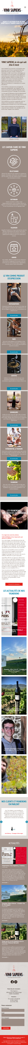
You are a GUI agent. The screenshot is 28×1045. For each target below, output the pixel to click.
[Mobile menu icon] (25, 7)
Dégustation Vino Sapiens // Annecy (14, 630)
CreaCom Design (17, 1043)
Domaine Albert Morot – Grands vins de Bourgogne (14, 670)
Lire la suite (4, 882)
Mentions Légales (10, 1042)
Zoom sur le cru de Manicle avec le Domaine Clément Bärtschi (14, 709)
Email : (3, 1013)
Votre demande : (5, 1018)
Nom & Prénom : (5, 1008)
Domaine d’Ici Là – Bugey (14, 789)
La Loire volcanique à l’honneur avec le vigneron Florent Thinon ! (14, 749)
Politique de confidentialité (20, 1042)
